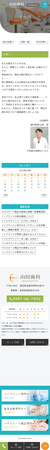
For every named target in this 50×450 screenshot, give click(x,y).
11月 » (44, 194)
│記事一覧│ (25, 41)
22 (12, 187)
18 (32, 184)
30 (18, 190)
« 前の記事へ (8, 41)
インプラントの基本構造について (18, 216)
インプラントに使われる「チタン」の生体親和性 (25, 225)
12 (38, 181)
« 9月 (5, 194)
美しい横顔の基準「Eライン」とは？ (20, 229)
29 (12, 190)
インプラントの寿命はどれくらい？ (19, 252)
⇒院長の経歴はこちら (37, 150)
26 (38, 187)
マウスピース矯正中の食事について (19, 247)
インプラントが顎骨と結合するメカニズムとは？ (26, 234)
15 (12, 184)
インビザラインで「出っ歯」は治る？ (20, 238)
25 (32, 187)
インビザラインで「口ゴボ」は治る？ (20, 220)
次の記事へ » (42, 41)
